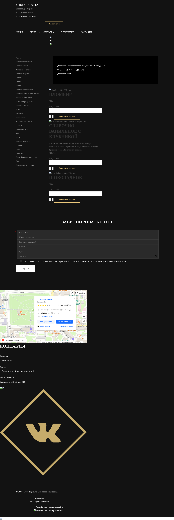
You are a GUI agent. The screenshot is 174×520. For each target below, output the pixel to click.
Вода (18, 161)
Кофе (18, 137)
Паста (18, 86)
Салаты (19, 78)
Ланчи (18, 58)
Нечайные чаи (22, 129)
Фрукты (19, 125)
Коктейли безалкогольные (26, 157)
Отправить (25, 269)
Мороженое (20, 117)
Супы (18, 82)
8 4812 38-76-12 (27, 5)
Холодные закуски (23, 70)
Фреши (19, 145)
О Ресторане (67, 32)
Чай (17, 133)
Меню (33, 32)
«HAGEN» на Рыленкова (26, 16)
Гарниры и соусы (23, 105)
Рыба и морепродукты (25, 102)
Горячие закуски (22, 74)
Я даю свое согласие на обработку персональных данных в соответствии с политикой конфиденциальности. (76, 261)
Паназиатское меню (24, 62)
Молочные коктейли (24, 141)
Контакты (86, 32)
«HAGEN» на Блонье (24, 12)
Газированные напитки (25, 165)
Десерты (19, 114)
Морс (18, 149)
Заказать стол (54, 24)
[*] (88, 232)
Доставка (48, 32)
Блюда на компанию (24, 98)
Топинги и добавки (24, 121)
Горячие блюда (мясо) (24, 90)
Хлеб (18, 110)
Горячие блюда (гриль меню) (27, 94)
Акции (19, 32)
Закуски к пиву (22, 66)
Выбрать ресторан (24, 9)
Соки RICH (20, 153)
